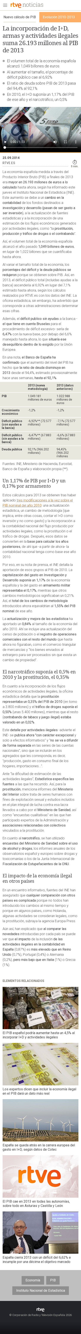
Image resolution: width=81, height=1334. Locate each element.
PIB (53, 1280)
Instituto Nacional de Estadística (40, 1290)
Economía (32, 1280)
